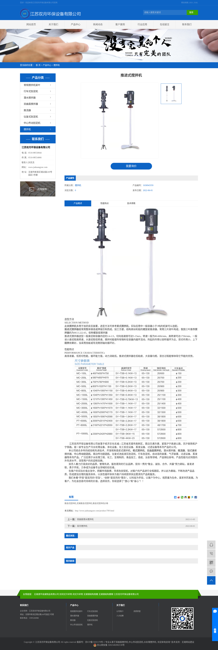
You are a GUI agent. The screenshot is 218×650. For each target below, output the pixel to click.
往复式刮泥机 (31, 116)
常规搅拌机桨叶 (32, 85)
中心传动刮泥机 (32, 123)
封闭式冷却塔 (65, 594)
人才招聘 (120, 616)
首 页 (38, 65)
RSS (191, 3)
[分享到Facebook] (196, 497)
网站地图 (185, 3)
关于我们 (53, 24)
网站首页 (31, 24)
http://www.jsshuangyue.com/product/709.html (94, 511)
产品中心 (75, 24)
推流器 (27, 110)
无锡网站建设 (188, 642)
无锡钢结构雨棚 (90, 594)
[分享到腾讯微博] (192, 497)
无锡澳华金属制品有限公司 (46, 594)
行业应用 (142, 24)
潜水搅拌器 (30, 97)
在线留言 (164, 24)
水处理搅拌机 (150, 642)
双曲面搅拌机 (122, 642)
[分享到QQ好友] (185, 497)
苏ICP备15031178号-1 (95, 642)
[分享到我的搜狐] (189, 497)
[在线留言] (211, 571)
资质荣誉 (137, 611)
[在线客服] (211, 545)
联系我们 (187, 24)
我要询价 (131, 166)
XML (196, 3)
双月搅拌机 (82, 526)
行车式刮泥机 (31, 91)
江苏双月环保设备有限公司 (126, 594)
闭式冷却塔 (78, 594)
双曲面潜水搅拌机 (85, 519)
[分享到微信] (182, 497)
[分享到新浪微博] (179, 497)
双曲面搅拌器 (31, 104)
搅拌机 (57, 65)
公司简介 (120, 611)
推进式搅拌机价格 (100, 503)
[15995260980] (211, 553)
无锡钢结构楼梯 (106, 594)
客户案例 (120, 24)
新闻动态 (98, 24)
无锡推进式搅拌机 (84, 503)
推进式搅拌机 (70, 503)
